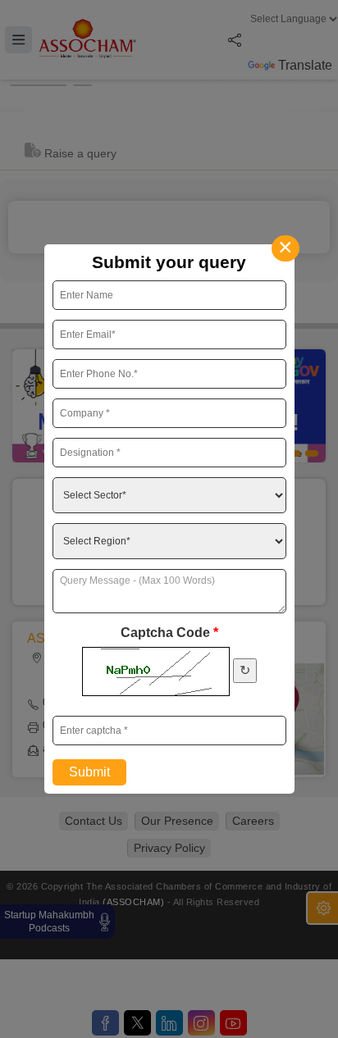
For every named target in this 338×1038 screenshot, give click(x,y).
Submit (89, 772)
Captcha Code (169, 633)
